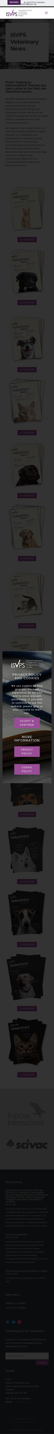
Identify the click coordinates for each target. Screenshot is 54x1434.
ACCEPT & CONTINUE (27, 723)
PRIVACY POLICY (27, 751)
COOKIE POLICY (27, 769)
